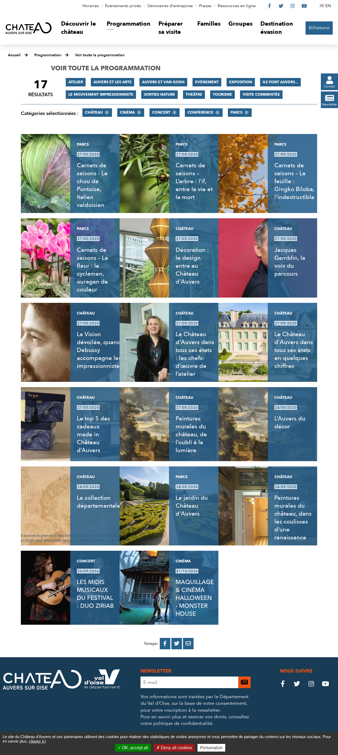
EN (329, 6)
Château (94, 112)
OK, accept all (134, 747)
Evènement (207, 82)
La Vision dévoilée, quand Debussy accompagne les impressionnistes (99, 350)
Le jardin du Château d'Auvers (192, 506)
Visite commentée (261, 94)
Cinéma (127, 112)
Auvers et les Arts (112, 82)
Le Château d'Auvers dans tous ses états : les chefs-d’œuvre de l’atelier (195, 354)
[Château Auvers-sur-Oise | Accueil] (28, 28)
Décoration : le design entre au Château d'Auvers (192, 266)
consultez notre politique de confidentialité (194, 720)
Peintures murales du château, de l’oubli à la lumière (191, 434)
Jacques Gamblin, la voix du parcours (289, 262)
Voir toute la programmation (100, 55)
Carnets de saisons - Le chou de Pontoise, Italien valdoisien (92, 185)
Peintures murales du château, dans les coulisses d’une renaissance (293, 517)
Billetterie (319, 28)
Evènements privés (123, 6)
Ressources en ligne (237, 6)
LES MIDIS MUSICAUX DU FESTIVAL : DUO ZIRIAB (95, 594)
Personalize (211, 747)
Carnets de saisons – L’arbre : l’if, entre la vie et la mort (194, 181)
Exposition (240, 82)
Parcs (236, 112)
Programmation (47, 55)
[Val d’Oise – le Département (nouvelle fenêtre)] (102, 687)
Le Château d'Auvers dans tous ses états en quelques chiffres (293, 350)
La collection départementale (98, 502)
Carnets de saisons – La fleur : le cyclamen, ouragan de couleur (92, 270)
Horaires (90, 6)
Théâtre (194, 94)
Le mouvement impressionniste (100, 94)
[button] (80, 28)
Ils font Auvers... (280, 82)
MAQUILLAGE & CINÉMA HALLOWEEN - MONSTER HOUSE (195, 598)
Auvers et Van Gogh (163, 82)
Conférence (200, 112)
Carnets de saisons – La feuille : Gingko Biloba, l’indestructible (294, 181)
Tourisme (222, 94)
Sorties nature (159, 94)
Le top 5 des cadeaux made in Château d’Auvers (93, 434)
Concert (161, 112)
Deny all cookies (176, 747)
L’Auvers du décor (289, 422)
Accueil (14, 55)
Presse (205, 6)
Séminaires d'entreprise (170, 6)
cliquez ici (37, 741)
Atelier (75, 82)
